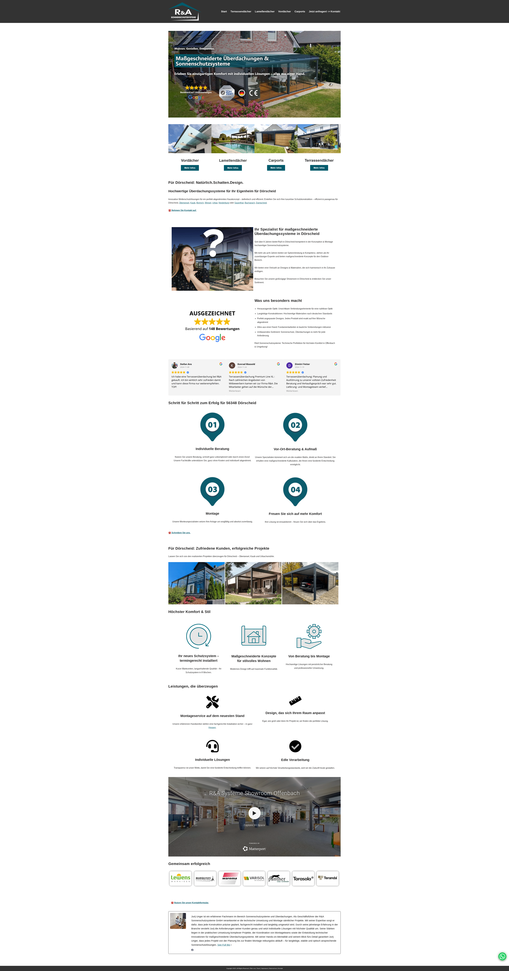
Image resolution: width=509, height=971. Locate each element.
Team (258, 968)
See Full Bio (223, 945)
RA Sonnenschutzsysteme (198, 895)
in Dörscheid (317, 895)
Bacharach (250, 203)
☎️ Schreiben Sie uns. (179, 533)
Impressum (264, 968)
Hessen (212, 727)
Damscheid (261, 203)
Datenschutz (273, 968)
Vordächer (284, 11)
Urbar (215, 203)
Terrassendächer (241, 11)
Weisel (208, 203)
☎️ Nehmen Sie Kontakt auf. (182, 210)
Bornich (200, 203)
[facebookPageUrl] (192, 950)
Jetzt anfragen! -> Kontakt (324, 11)
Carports (300, 11)
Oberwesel (184, 203)
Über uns (253, 968)
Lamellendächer (265, 11)
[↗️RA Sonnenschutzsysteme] (184, 11)
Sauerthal (239, 203)
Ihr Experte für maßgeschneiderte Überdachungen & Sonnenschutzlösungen (261, 895)
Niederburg (224, 203)
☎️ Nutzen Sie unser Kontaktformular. (190, 903)
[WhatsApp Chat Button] (502, 956)
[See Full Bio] (231, 945)
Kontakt (280, 968)
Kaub (192, 203)
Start (224, 11)
